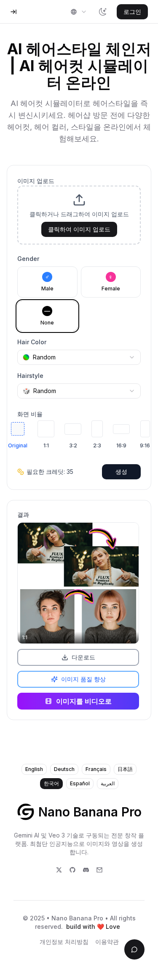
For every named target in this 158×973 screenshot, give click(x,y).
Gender (28, 258)
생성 (121, 471)
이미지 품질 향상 (83, 679)
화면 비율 (30, 413)
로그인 (132, 11)
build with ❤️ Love (93, 926)
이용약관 (107, 941)
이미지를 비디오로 (84, 701)
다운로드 (83, 657)
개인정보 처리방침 (64, 941)
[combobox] (78, 11)
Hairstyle (30, 375)
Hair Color (31, 342)
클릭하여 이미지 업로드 (79, 229)
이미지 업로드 (35, 180)
